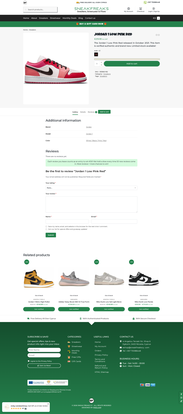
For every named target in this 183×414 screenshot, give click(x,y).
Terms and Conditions (100, 360)
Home (25, 30)
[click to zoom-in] (56, 68)
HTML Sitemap (102, 372)
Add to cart (131, 63)
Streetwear (77, 346)
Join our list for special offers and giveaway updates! (67, 229)
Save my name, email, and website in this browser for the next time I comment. (78, 226)
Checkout (140, 11)
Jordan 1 (89, 134)
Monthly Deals (39, 299)
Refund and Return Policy (101, 366)
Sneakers (32, 30)
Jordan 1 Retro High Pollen (39, 302)
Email (94, 217)
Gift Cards (76, 361)
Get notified (39, 309)
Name (49, 217)
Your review (51, 194)
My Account (128, 11)
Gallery (75, 112)
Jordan (89, 127)
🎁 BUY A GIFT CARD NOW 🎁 (91, 24)
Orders (98, 350)
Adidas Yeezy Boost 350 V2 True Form (74, 302)
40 (96, 54)
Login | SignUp (154, 11)
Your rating (51, 183)
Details (83, 112)
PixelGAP (97, 408)
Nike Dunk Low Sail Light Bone (108, 302)
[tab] (75, 111)
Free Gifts (76, 357)
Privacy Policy (101, 355)
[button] (156, 18)
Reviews (92, 112)
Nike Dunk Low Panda (144, 302)
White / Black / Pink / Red (96, 141)
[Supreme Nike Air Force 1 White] (157, 35)
